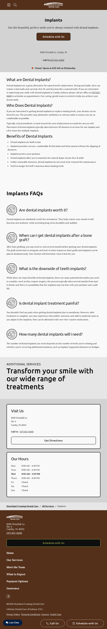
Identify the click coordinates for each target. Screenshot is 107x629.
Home (10, 553)
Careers (45, 614)
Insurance (13, 588)
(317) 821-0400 (57, 60)
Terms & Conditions (30, 614)
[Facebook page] (8, 596)
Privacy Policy (13, 614)
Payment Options (17, 581)
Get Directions (53, 440)
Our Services (15, 560)
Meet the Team (16, 567)
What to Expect (16, 574)
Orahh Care (55, 614)
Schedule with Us (53, 36)
